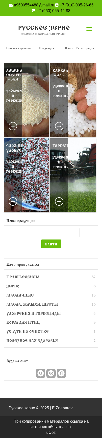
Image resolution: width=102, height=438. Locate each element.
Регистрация (85, 47)
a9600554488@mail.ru (34, 5)
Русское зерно (44, 29)
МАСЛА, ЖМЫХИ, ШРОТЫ (32, 304)
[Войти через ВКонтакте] (51, 373)
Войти (69, 47)
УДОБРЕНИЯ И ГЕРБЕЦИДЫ (33, 313)
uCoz (51, 432)
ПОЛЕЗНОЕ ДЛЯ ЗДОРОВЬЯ (32, 340)
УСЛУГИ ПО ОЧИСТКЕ (27, 331)
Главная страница (18, 47)
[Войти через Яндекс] (61, 373)
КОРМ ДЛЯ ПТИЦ (23, 322)
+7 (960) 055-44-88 (53, 11)
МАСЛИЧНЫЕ (20, 295)
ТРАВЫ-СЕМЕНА (23, 277)
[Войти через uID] (40, 373)
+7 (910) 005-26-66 (77, 5)
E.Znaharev (62, 408)
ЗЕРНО (13, 286)
